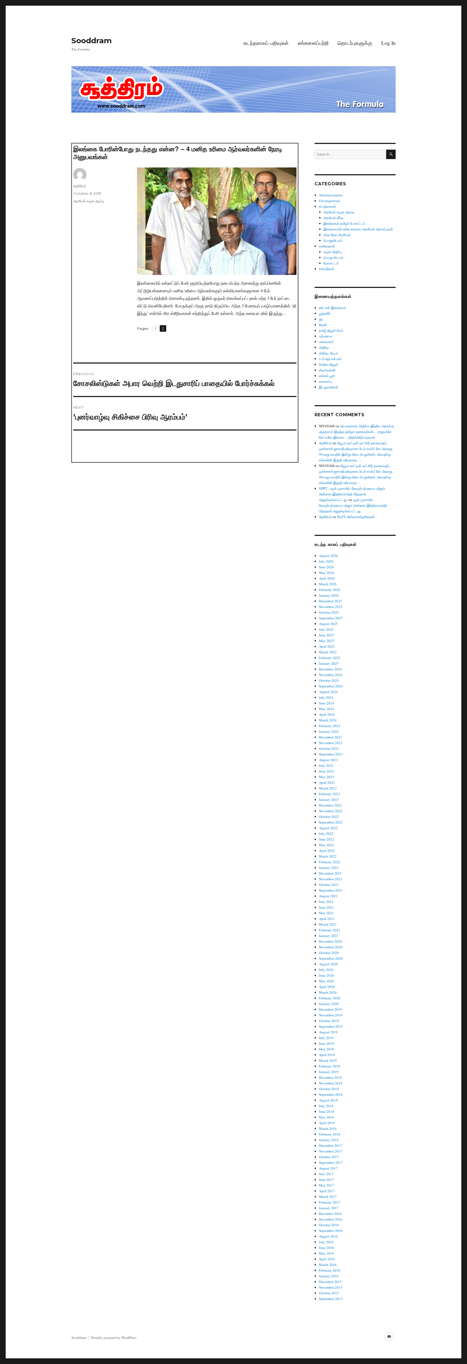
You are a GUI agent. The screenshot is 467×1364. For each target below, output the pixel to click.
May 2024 (326, 708)
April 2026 (327, 578)
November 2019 (330, 1015)
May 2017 (326, 1185)
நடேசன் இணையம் (332, 307)
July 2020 (326, 969)
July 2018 (326, 1105)
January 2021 (329, 935)
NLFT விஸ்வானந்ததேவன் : (357, 516)
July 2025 (326, 629)
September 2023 (331, 754)
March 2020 (328, 992)
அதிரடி (324, 347)
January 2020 (329, 1003)
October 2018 (329, 1088)
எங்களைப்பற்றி (313, 42)
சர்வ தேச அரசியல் (337, 234)
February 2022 (329, 861)
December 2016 (330, 1213)
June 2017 (326, 1179)
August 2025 (328, 623)
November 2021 (330, 878)
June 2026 (326, 567)
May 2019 (326, 1049)
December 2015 (330, 1281)
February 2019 (329, 1066)
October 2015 (329, 1293)
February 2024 (329, 725)
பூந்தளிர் (325, 313)
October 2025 (329, 612)
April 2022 (327, 850)
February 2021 (329, 930)
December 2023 (330, 737)
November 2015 (330, 1287)
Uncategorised (329, 200)
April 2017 (327, 1190)
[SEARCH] (391, 154)
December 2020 (330, 941)
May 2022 (326, 844)
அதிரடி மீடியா (328, 353)
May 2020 (326, 981)
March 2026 (328, 584)
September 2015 (331, 1298)
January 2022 (329, 867)
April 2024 (327, 714)
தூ (321, 319)
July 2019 (326, 1037)
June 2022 (326, 839)
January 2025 (329, 663)
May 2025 (326, 640)
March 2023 (328, 788)
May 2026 (326, 572)
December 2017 (330, 1145)
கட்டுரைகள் (327, 206)
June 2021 (326, 907)
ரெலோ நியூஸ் (328, 364)
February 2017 (329, 1202)
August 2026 (328, 555)
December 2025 (330, 601)
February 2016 (329, 1270)
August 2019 (328, 1032)
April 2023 (327, 782)
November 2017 (330, 1151)
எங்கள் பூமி (327, 375)
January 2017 (329, 1207)
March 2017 (328, 1196)
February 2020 (329, 998)
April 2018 (327, 1122)
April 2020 (327, 986)
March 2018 (328, 1128)
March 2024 (328, 720)
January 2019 (329, 1071)
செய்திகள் (326, 268)
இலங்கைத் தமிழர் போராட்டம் (344, 223)
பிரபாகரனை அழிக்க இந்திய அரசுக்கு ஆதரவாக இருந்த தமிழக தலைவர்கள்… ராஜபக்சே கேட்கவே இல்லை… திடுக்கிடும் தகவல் (356, 432)
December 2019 (330, 1009)
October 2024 (329, 680)
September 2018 (331, 1094)
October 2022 (329, 816)
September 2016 (331, 1230)
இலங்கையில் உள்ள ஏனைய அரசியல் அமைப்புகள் (358, 229)
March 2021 (328, 924)
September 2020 (331, 958)
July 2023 (326, 765)
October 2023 (329, 748)
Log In (388, 42)
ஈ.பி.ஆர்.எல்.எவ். (330, 358)
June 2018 (326, 1111)
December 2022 (330, 805)
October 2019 (329, 1020)
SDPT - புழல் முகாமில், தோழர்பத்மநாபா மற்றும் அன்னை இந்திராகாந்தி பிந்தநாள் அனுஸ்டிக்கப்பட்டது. (352, 494)
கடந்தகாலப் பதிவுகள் (266, 42)
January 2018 (329, 1139)
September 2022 (331, 822)
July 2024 (326, 697)
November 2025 (330, 606)
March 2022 (328, 856)
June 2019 (326, 1043)
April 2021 (327, 918)
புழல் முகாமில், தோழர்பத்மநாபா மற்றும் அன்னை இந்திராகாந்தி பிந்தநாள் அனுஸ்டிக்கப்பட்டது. (353, 505)
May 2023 (326, 776)
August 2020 (328, 964)
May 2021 (326, 913)
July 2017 (326, 1173)
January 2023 (329, 799)
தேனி (323, 324)
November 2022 (330, 810)
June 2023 (326, 771)
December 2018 (330, 1077)
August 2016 (328, 1236)
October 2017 (329, 1156)
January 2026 (329, 595)
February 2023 (329, 793)
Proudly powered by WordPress (113, 1337)
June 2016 (326, 1247)
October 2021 (329, 884)
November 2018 (330, 1083)
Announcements (331, 195)
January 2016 (329, 1276)
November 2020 (330, 947)
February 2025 (329, 657)
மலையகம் (326, 341)
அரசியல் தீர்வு (333, 217)
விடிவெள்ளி (327, 370)
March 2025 (328, 652)
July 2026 (326, 561)
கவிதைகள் (327, 246)
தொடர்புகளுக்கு (355, 42)
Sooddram (91, 40)
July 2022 (326, 833)
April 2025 (327, 646)
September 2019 (331, 1026)
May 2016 (326, 1253)
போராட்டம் (331, 263)
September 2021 (331, 890)
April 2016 (327, 1259)
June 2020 (326, 975)
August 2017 (328, 1168)
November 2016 (330, 1219)
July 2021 (326, 901)
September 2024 (331, 686)
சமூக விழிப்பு (332, 251)
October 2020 (329, 952)
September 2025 (331, 618)
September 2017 (331, 1162)
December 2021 (330, 873)
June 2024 (326, 703)
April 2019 (327, 1054)
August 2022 (328, 827)
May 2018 (326, 1117)
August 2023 (328, 759)
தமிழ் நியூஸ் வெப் (331, 330)
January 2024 (329, 731)
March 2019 (328, 1060)
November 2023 (330, 742)
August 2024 (328, 691)
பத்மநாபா (325, 336)
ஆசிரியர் (79, 186)
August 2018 (328, 1100)
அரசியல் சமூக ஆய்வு (88, 201)
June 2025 (326, 635)
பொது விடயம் (333, 257)
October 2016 (329, 1224)
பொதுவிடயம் (332, 240)
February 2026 (329, 589)
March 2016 (328, 1264)
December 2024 (330, 669)
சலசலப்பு (325, 381)
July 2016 (326, 1241)
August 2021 (328, 895)
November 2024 (330, 674)
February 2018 (329, 1134)
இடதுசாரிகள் (328, 387)
